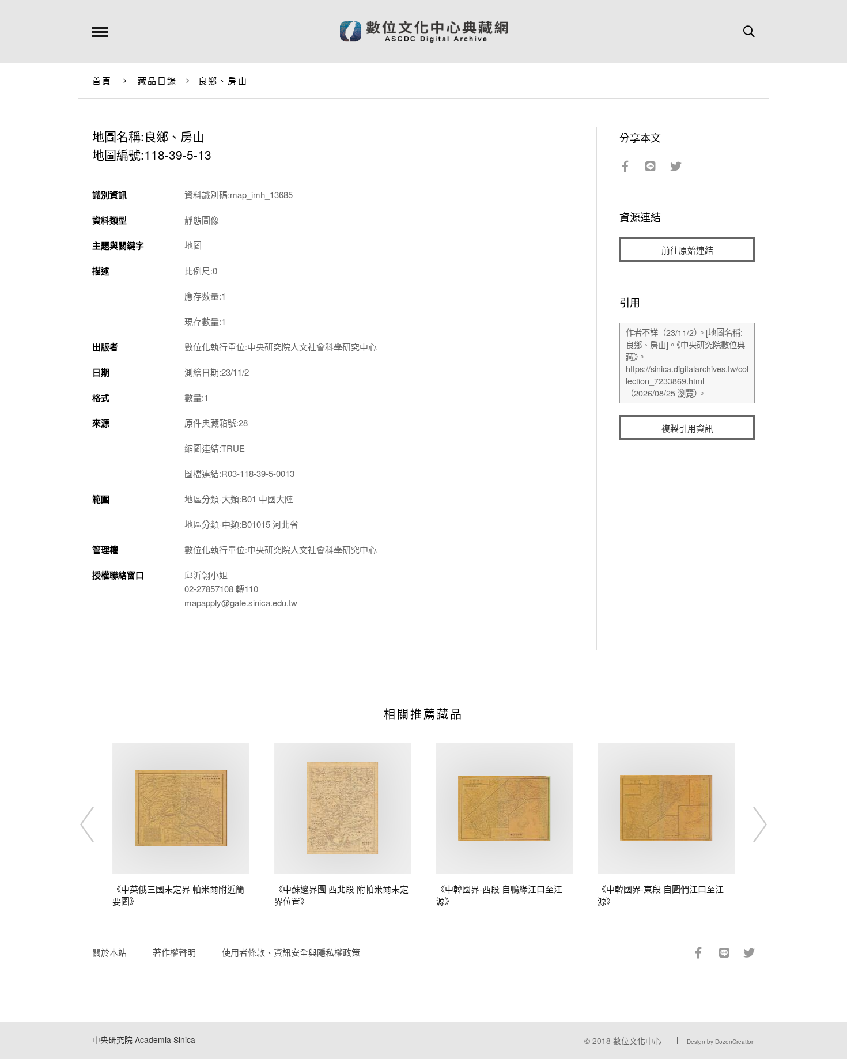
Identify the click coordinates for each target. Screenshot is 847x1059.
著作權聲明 (174, 952)
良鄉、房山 (223, 80)
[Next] (749, 824)
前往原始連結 (687, 250)
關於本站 (109, 952)
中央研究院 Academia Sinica (143, 1039)
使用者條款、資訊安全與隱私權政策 (291, 952)
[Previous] (97, 824)
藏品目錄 (157, 80)
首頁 (102, 80)
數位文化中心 (637, 1040)
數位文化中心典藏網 (424, 32)
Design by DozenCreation (721, 1042)
